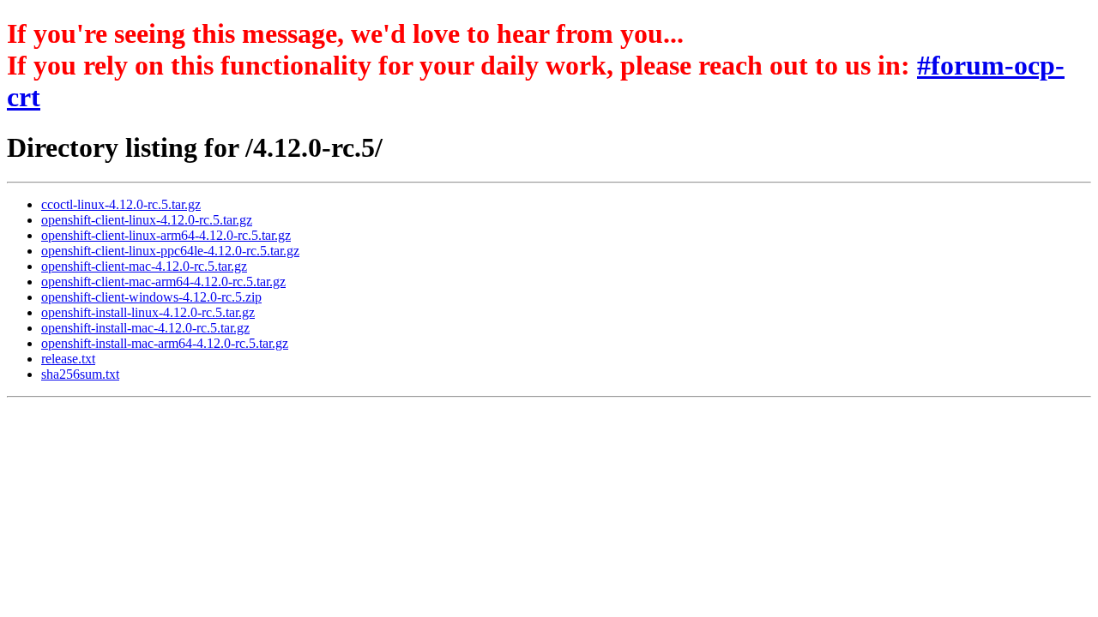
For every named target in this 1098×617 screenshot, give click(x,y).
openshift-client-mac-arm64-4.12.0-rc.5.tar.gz (163, 281)
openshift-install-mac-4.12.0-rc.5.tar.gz (145, 327)
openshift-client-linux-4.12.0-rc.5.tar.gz (146, 220)
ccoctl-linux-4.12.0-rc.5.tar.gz (121, 204)
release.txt (68, 358)
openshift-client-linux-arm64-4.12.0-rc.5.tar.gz (166, 235)
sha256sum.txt (80, 374)
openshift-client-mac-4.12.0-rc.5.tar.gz (144, 266)
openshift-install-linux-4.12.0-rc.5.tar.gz (148, 312)
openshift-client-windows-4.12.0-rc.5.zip (151, 297)
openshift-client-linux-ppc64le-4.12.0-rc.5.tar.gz (170, 250)
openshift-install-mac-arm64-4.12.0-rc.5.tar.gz (164, 343)
